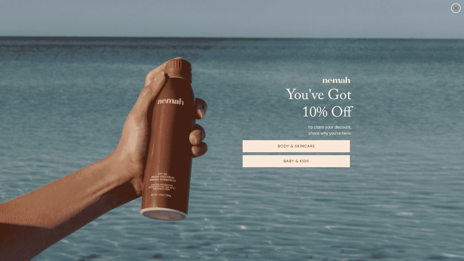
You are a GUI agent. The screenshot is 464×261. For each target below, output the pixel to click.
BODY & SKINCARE (296, 146)
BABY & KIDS (296, 161)
